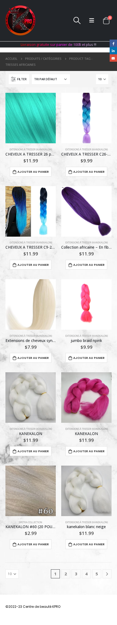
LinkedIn (113, 50)
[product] (30, 118)
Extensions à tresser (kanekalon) (31, 149)
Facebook (113, 43)
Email (113, 58)
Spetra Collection (30, 522)
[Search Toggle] (77, 20)
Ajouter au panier (33, 171)
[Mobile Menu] (92, 20)
